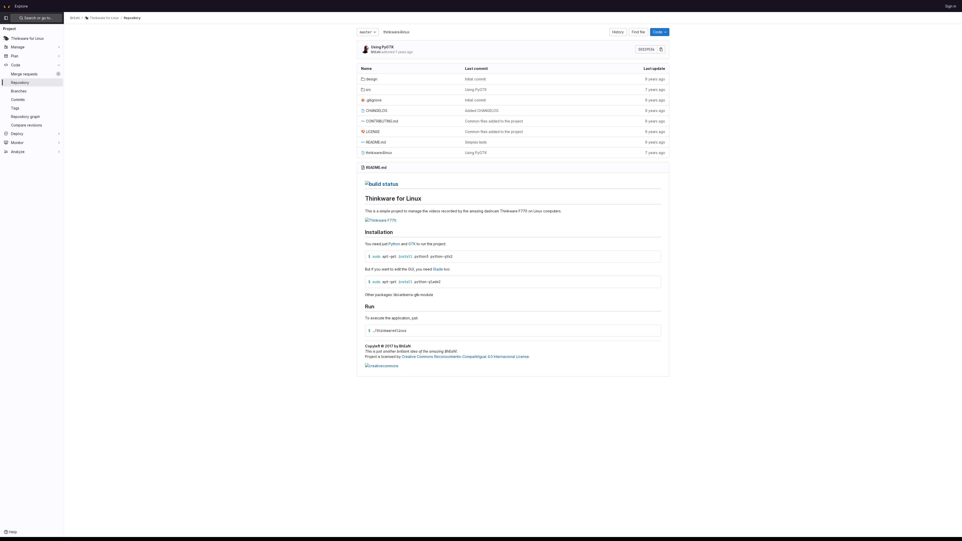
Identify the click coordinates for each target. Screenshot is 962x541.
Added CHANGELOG (482, 110)
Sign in (950, 6)
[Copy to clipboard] (655, 256)
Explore (21, 6)
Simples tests (476, 142)
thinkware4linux (397, 32)
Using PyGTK (382, 47)
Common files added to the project (494, 121)
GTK (412, 244)
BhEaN (376, 52)
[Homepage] (7, 6)
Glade (438, 269)
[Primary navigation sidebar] (6, 18)
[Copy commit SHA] (661, 49)
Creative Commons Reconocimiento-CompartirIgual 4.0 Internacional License (465, 356)
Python (394, 244)
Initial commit (475, 79)
